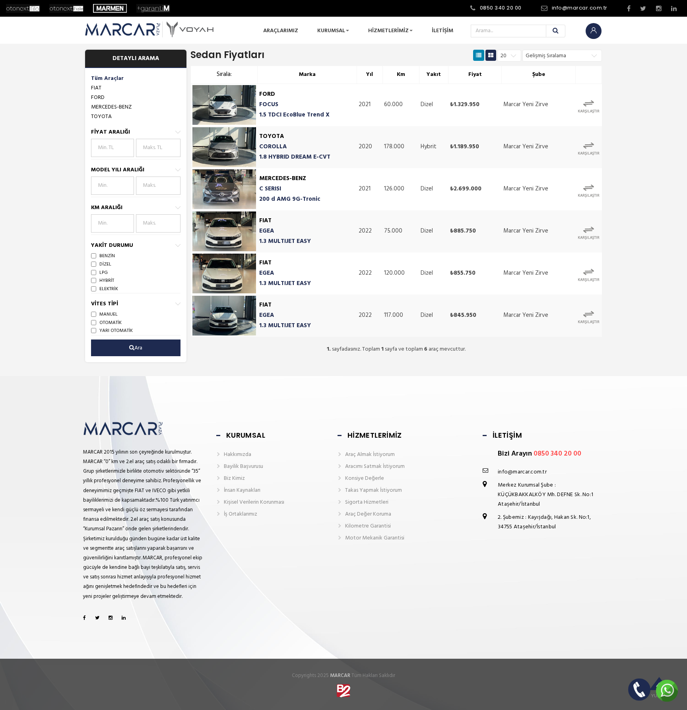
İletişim (442, 30)
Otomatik (110, 323)
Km (401, 74)
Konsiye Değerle (364, 478)
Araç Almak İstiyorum (370, 454)
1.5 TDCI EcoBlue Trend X (294, 115)
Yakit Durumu (112, 245)
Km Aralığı (106, 207)
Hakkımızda (237, 454)
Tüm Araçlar (107, 78)
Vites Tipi (104, 303)
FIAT (96, 88)
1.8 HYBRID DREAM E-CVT (294, 157)
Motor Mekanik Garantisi (374, 538)
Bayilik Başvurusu (243, 466)
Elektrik (108, 289)
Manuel (108, 314)
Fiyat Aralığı (110, 132)
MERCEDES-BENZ (111, 107)
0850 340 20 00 (501, 8)
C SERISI (270, 189)
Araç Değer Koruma (368, 514)
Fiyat (475, 74)
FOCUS (268, 104)
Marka (307, 74)
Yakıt (434, 74)
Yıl (369, 74)
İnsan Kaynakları (242, 490)
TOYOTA (101, 116)
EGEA (266, 231)
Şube (538, 74)
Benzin (107, 256)
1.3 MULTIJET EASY (285, 241)
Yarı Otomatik (116, 331)
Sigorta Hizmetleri (366, 502)
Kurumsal (331, 30)
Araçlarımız (280, 30)
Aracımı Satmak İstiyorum (375, 466)
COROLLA (273, 146)
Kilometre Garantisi (368, 526)
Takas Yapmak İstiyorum (373, 490)
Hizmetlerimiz (388, 30)
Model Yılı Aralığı (117, 170)
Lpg (103, 273)
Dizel (105, 264)
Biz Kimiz (234, 478)
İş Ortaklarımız (240, 514)
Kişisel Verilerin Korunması (254, 502)
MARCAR (340, 675)
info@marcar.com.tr (579, 8)
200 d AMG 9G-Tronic (289, 199)
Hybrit (106, 281)
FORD (98, 97)
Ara (138, 348)
